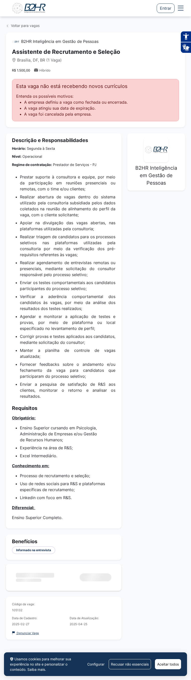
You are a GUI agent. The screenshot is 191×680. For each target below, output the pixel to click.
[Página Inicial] (29, 8)
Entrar (165, 8)
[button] (181, 8)
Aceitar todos (168, 664)
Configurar (95, 664)
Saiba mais (36, 669)
